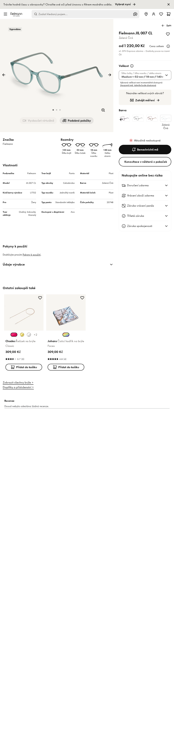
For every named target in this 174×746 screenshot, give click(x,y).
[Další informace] (168, 46)
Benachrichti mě (147, 149)
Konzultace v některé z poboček (145, 161)
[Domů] (16, 14)
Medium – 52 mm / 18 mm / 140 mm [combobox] (142, 76)
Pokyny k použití (32, 254)
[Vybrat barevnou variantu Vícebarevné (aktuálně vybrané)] (66, 335)
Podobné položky (79, 120)
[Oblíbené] (161, 14)
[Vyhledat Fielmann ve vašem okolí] (146, 14)
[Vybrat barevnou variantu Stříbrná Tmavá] (29, 335)
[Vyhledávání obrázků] (135, 14)
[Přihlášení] (153, 14)
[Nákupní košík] (168, 14)
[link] (87, 4)
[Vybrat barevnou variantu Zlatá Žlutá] (22, 335)
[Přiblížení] (103, 110)
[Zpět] (3, 75)
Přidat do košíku (26, 367)
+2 (35, 334)
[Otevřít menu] (5, 14)
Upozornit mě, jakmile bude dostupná (138, 85)
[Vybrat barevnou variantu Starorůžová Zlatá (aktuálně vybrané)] (14, 335)
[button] (53, 110)
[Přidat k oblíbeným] (167, 34)
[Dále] (109, 75)
